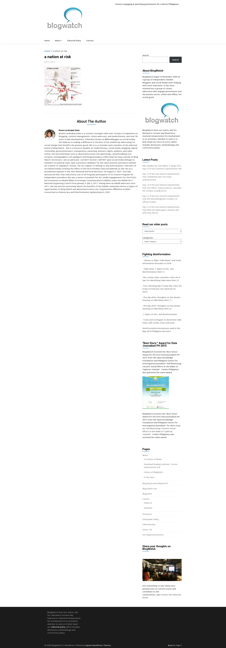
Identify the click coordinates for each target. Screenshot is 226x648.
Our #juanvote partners (153, 534)
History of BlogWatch (153, 472)
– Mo (145, 260)
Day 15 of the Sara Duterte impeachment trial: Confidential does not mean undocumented (161, 177)
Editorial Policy (74, 40)
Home (47, 40)
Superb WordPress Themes (98, 645)
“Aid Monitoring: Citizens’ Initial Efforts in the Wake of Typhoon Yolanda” (158, 431)
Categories (147, 237)
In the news (149, 477)
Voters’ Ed (147, 529)
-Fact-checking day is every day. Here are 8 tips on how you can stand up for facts (162, 288)
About (58, 40)
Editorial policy (148, 524)
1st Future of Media (153, 459)
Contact (90, 40)
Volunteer (148, 508)
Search (145, 55)
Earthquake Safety (150, 519)
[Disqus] (91, 233)
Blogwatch (147, 493)
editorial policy (163, 142)
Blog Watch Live (149, 488)
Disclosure (147, 514)
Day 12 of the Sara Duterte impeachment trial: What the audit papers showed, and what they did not (161, 210)
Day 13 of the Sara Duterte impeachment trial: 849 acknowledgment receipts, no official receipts (161, 199)
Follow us (148, 502)
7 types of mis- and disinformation (160, 314)
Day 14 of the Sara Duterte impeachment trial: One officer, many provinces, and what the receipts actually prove (161, 187)
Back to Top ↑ (175, 645)
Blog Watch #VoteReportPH (155, 483)
